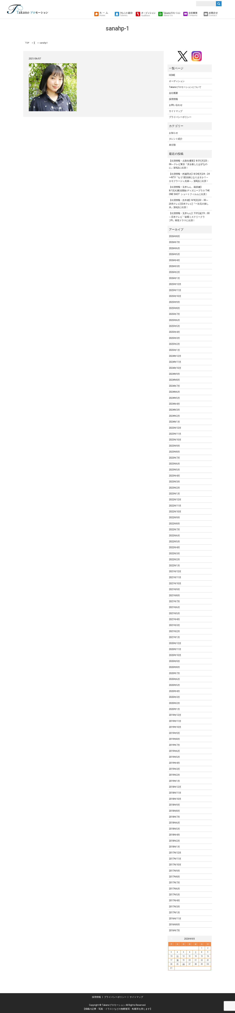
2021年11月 (175, 577)
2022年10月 (175, 511)
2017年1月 (174, 912)
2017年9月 (174, 870)
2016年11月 (175, 918)
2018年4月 (174, 834)
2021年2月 (174, 631)
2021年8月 (174, 595)
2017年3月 (174, 906)
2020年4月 (174, 691)
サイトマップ (175, 111)
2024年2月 (174, 416)
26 (183, 964)
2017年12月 (175, 852)
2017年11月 (175, 858)
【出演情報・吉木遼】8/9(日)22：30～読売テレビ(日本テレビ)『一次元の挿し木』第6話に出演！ (189, 204)
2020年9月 (174, 661)
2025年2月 (174, 344)
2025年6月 (174, 320)
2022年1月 (174, 565)
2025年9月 (174, 302)
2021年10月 (175, 583)
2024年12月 (175, 356)
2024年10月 (175, 368)
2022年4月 (174, 547)
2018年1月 (174, 846)
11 (177, 956)
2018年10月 (175, 799)
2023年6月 (174, 463)
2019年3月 (174, 769)
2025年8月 (174, 308)
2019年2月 (174, 775)
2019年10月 (175, 727)
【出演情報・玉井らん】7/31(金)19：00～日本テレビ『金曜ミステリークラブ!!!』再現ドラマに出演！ (189, 217)
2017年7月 (174, 882)
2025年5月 (174, 326)
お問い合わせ (175, 105)
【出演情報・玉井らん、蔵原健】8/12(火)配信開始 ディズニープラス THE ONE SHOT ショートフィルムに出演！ (189, 190)
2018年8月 (174, 811)
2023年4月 (174, 475)
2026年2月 (174, 272)
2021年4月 (174, 619)
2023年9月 (174, 445)
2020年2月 (174, 703)
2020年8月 (174, 667)
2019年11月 (175, 721)
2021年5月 (174, 613)
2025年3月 (174, 338)
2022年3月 (174, 553)
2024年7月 (174, 386)
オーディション (177, 81)
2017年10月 (175, 864)
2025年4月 (174, 332)
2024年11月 (175, 362)
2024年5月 (174, 398)
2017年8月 (174, 876)
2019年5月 (174, 757)
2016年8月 (174, 924)
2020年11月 (175, 649)
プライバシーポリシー (180, 117)
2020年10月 (175, 655)
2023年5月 (174, 469)
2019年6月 (174, 751)
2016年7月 (174, 930)
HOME (172, 75)
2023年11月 (175, 433)
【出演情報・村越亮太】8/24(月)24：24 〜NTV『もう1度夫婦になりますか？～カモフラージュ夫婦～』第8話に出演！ (189, 177)
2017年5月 (174, 894)
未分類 (172, 145)
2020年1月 (174, 709)
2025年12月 (175, 284)
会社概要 (173, 93)
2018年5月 (174, 828)
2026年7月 (174, 242)
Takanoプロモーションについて (185, 87)
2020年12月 (175, 643)
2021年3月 (174, 625)
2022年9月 (174, 517)
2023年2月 (174, 487)
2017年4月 (174, 900)
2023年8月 (174, 451)
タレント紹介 (175, 138)
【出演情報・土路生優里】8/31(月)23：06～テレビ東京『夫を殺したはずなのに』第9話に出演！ (189, 164)
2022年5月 (174, 541)
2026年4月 (174, 260)
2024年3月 (174, 409)
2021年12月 (175, 571)
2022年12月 (175, 499)
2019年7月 (174, 745)
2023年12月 (175, 428)
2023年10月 (175, 439)
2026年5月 (174, 254)
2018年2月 (174, 840)
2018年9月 (174, 804)
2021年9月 (174, 589)
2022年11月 (175, 505)
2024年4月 (174, 404)
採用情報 (173, 99)
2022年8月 (174, 523)
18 (177, 960)
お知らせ (173, 133)
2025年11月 (175, 290)
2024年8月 (174, 380)
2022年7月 (174, 529)
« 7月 (172, 938)
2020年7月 (174, 673)
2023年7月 (174, 457)
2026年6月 (174, 248)
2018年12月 (175, 787)
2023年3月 (174, 481)
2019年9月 (174, 733)
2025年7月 (174, 314)
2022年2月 (174, 559)
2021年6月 (174, 607)
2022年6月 (174, 535)
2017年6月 (174, 888)
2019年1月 (174, 781)
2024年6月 (174, 392)
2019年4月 (174, 763)
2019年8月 (174, 739)
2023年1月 (174, 493)
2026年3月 (174, 266)
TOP (27, 43)
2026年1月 (174, 278)
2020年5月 (174, 685)
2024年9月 (174, 374)
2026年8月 (174, 236)
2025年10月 (175, 296)
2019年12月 (175, 715)
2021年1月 (174, 637)
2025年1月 (174, 350)
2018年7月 (174, 816)
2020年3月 (174, 697)
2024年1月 (174, 421)
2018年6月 (174, 822)
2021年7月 (174, 601)
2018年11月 (175, 792)
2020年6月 (174, 679)
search (221, 14)
